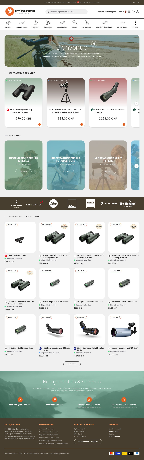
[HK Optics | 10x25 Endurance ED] (54, 283)
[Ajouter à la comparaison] (17, 248)
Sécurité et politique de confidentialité (53, 444)
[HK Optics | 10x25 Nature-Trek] (123, 283)
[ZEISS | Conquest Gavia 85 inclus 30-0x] (54, 329)
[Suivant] (136, 103)
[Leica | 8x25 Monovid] (20, 237)
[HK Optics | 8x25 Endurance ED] (89, 283)
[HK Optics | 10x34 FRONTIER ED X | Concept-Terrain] (123, 237)
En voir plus (72, 364)
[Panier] (133, 12)
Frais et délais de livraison (48, 432)
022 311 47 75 (81, 436)
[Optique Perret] (20, 12)
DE (134, 2)
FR (131, 2)
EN (138, 2)
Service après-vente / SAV (49, 438)
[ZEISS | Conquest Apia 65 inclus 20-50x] (89, 329)
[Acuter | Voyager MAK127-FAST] (123, 329)
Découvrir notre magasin (88, 442)
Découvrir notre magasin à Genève (110, 12)
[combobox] (66, 11)
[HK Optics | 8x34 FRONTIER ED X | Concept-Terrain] (20, 283)
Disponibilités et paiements (49, 435)
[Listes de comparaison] (129, 12)
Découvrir (23, 171)
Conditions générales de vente (50, 441)
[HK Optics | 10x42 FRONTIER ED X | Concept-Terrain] (54, 237)
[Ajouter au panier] (23, 248)
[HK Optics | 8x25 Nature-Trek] (20, 329)
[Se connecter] (137, 12)
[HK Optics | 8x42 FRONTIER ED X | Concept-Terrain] (89, 237)
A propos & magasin (46, 429)
